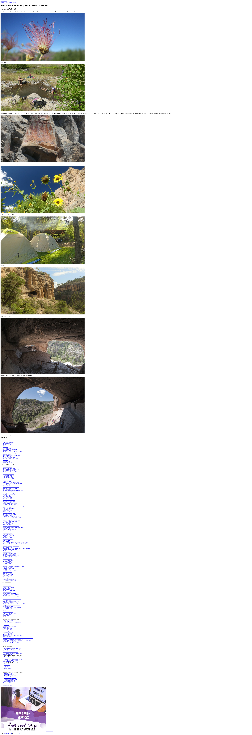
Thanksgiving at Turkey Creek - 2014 (11, 555)
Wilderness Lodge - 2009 (8, 568)
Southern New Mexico (7, 582)
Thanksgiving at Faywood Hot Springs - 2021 (12, 451)
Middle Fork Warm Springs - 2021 (10, 535)
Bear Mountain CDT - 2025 (9, 475)
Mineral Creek (6, 615)
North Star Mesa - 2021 (8, 539)
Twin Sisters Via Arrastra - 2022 (9, 514)
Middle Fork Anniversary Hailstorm (10, 570)
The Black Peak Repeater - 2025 (10, 471)
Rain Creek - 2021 (7, 524)
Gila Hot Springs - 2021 (8, 534)
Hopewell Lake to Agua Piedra (10, 679)
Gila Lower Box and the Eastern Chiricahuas (12, 483)
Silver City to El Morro (8, 673)
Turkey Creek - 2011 (7, 565)
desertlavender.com (8, 733)
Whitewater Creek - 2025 (8, 474)
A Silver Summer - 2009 (8, 462)
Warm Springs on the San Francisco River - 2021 (13, 527)
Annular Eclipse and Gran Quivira (11, 660)
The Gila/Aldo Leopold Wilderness (9, 464)
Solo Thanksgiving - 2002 (8, 574)
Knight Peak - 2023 (7, 614)
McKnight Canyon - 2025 (8, 478)
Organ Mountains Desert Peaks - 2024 (11, 594)
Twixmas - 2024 (6, 595)
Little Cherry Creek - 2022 (8, 518)
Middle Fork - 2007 (7, 569)
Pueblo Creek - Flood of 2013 (9, 580)
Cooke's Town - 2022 (7, 628)
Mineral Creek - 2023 (7, 510)
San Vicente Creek (7, 448)
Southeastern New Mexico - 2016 (10, 641)
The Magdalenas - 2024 (8, 654)
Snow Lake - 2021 (7, 536)
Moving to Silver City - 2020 (9, 457)
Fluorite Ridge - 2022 (7, 631)
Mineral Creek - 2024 (7, 491)
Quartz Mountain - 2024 (8, 606)
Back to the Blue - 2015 (8, 576)
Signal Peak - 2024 (7, 489)
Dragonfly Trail (6, 461)
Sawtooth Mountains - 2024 (9, 650)
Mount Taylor (6, 663)
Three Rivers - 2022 (7, 627)
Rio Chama (6, 667)
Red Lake (6, 669)
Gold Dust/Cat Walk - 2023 (9, 500)
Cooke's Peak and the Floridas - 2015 (11, 642)
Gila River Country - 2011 (8, 567)
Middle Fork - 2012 (7, 561)
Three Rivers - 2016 (7, 682)
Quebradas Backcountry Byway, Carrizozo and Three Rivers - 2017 (17, 640)
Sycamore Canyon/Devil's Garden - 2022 (11, 520)
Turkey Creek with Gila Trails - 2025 (11, 469)
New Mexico (6, 2)
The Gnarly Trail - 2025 (8, 589)
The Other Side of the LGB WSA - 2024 (11, 601)
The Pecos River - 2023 (8, 610)
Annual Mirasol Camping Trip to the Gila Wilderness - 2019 (15, 542)
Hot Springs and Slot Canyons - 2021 (11, 526)
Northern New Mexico (7, 646)
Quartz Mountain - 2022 (8, 618)
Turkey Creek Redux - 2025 (9, 468)
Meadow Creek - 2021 (8, 530)
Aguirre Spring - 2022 (7, 633)
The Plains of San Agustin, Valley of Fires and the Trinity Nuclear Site (17, 548)
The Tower (5, 447)
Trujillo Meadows (7, 668)
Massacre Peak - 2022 (7, 629)
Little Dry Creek (6, 509)
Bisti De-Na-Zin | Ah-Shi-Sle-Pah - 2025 (11, 649)
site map (14, 733)
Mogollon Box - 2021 (7, 531)
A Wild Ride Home (8, 671)
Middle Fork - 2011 (7, 563)
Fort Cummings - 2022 (8, 632)
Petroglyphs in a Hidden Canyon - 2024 (11, 605)
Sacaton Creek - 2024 (7, 497)
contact (19, 733)
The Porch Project (7, 444)
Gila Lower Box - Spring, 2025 (9, 593)
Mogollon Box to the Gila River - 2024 (11, 482)
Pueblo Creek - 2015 (7, 575)
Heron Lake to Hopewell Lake (10, 678)
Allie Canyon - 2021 (7, 533)
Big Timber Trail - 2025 (8, 476)
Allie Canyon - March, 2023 (9, 513)
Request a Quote (49, 731)
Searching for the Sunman (8, 587)
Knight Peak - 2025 (7, 586)
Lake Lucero (6, 623)
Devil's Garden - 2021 (7, 537)
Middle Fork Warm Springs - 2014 (10, 556)
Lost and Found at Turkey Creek (10, 549)
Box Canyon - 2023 (7, 609)
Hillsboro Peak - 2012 (7, 559)
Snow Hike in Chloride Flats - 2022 (10, 449)
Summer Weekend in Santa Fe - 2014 (11, 684)
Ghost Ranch (6, 666)
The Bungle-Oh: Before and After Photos (11, 455)
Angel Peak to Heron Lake (9, 676)
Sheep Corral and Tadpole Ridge (10, 503)
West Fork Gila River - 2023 (9, 501)
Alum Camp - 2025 (7, 481)
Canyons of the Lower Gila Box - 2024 (11, 596)
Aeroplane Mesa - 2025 (8, 472)
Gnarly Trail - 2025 (7, 592)
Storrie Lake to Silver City (9, 681)
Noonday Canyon (7, 502)
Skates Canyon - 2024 (7, 498)
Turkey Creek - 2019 (7, 541)
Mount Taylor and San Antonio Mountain (12, 656)
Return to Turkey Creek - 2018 (9, 544)
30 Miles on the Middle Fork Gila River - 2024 (13, 490)
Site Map (14, 2)
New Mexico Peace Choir (8, 661)
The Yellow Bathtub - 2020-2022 (10, 450)
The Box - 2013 (6, 557)
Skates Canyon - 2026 (7, 467)
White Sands (6, 625)
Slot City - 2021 (6, 528)
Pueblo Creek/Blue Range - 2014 (10, 579)
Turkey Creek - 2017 (7, 547)
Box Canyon (5, 616)
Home (2, 2)
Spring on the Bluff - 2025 (8, 588)
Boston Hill (5, 460)
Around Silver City (6, 440)
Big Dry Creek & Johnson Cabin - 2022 (11, 516)
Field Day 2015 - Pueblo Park (9, 553)
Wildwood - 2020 (6, 540)
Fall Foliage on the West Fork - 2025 (10, 470)
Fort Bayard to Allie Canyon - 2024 (10, 493)
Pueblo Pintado (7, 665)
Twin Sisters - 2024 (7, 496)
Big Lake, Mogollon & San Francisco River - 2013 (13, 566)
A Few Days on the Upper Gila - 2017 (11, 546)
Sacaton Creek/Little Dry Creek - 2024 (11, 487)
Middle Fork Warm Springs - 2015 (10, 554)
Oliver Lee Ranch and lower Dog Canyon (12, 622)
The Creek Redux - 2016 (8, 550)
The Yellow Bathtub (7, 454)
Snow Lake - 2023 (7, 507)
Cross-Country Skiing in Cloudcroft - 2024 (12, 599)
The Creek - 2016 (6, 552)
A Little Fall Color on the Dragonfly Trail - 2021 (13, 453)
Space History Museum (8, 620)
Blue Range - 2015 (7, 578)
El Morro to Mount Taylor (9, 674)
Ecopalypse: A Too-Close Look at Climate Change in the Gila (16, 506)
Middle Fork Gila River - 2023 (9, 504)
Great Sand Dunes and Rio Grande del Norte (13, 659)
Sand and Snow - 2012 (8, 560)
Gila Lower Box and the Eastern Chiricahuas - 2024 (14, 603)
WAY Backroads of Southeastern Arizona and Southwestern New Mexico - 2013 (20, 643)
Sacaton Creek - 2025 (7, 480)
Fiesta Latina (5, 445)
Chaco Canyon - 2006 (7, 685)
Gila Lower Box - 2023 (8, 608)
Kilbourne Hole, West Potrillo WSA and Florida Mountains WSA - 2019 (18, 638)
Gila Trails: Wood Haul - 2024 (9, 494)
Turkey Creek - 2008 (7, 572)
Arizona (10, 2)
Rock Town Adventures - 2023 (9, 613)
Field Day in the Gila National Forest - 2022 (12, 517)
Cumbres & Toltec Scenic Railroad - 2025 (12, 648)
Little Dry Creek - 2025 (8, 477)
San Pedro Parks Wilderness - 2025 (10, 652)
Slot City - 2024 (6, 495)
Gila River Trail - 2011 (8, 562)
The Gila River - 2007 (7, 573)
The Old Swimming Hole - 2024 (10, 488)
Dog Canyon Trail (7, 621)
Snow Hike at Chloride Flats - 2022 (10, 458)
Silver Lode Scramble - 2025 (9, 442)
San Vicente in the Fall (8, 443)
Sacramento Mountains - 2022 (9, 626)
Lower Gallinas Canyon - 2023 (9, 508)
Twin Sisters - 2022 (7, 522)
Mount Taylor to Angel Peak (10, 675)
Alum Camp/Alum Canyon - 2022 (10, 521)
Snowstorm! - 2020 (7, 456)
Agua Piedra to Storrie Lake (9, 680)
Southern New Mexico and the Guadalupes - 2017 (13, 639)
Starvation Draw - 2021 (8, 634)
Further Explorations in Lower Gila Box (11, 584)
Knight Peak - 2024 (7, 600)
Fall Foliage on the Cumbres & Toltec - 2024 (12, 653)
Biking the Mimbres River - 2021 (10, 529)
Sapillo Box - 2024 (7, 484)
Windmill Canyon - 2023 (8, 612)
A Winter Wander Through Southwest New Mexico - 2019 (15, 543)
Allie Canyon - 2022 (7, 515)
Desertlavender (4, 1)
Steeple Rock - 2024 (7, 597)
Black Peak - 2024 (7, 485)
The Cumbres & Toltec (8, 658)
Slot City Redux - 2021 (8, 523)
